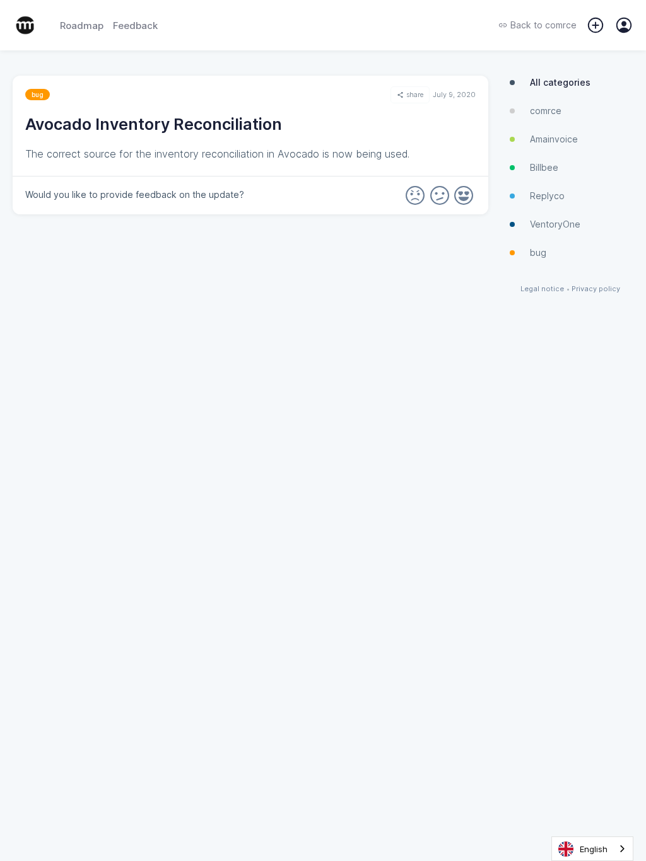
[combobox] (592, 848)
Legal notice (542, 289)
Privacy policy (596, 289)
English (594, 849)
